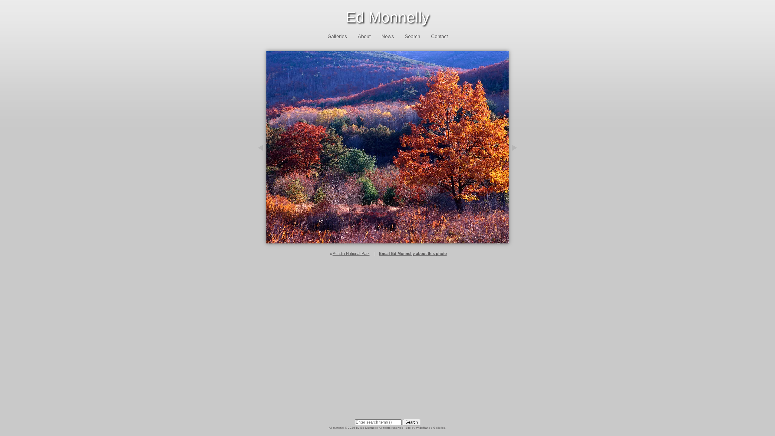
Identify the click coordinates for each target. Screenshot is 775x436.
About (364, 36)
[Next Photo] (518, 180)
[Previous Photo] (257, 180)
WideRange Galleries (430, 427)
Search (412, 36)
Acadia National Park (351, 253)
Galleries (337, 36)
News (387, 36)
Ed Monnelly (387, 17)
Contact (439, 36)
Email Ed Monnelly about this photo (413, 253)
